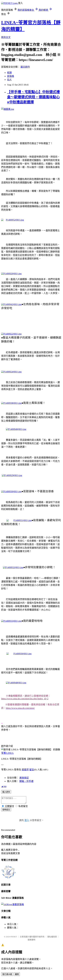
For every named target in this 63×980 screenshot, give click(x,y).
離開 (17, 974)
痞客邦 (25, 769)
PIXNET (13, 937)
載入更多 (6, 792)
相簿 (9, 72)
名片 (9, 79)
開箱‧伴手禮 (26, 781)
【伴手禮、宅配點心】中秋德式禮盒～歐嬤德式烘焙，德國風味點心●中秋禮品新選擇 (33, 97)
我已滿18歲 (7, 974)
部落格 (10, 76)
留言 (31, 769)
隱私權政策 (52, 937)
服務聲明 (31, 940)
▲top (3, 786)
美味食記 (24, 777)
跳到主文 (6, 37)
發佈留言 (6, 810)
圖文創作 (25, 67)
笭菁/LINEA (7, 753)
